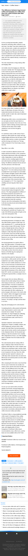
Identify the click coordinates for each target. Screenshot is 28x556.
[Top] (26, 498)
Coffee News (14, 5)
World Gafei (17, 548)
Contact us (21, 549)
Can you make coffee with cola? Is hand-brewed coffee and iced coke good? (14, 506)
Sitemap (12, 549)
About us (16, 549)
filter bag (4, 463)
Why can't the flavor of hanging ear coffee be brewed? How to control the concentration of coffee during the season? (14, 525)
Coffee (4, 461)
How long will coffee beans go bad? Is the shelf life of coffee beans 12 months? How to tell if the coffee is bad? (14, 508)
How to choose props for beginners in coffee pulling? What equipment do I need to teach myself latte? (14, 518)
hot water (20, 463)
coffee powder (18, 461)
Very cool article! (14, 455)
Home (7, 5)
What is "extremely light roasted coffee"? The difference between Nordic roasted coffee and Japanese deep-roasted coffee (14, 511)
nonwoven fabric (12, 463)
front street (10, 461)
